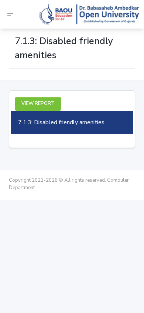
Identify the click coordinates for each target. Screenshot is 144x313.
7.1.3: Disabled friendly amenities (61, 122)
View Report (38, 103)
